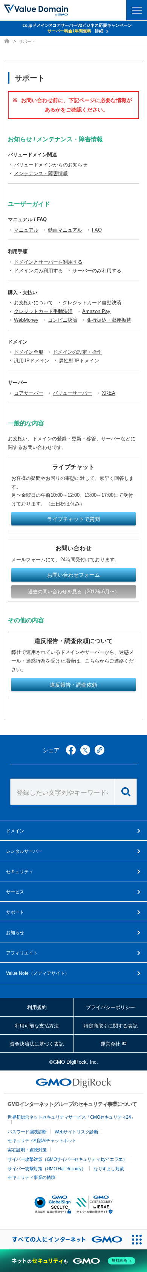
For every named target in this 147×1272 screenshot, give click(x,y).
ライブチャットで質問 (73, 519)
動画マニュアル (65, 230)
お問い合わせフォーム (73, 575)
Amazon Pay (96, 311)
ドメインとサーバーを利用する (48, 262)
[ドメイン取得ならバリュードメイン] (7, 41)
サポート (15, 912)
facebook (71, 750)
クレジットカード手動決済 (43, 311)
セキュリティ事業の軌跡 (31, 1177)
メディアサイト (37, 973)
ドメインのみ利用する (38, 270)
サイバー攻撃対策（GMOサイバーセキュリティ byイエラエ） (67, 1159)
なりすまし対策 (108, 1168)
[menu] (136, 10)
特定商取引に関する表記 (111, 1025)
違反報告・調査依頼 (73, 685)
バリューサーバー (72, 393)
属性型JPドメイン (79, 360)
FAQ (97, 230)
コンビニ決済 (62, 320)
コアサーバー (28, 393)
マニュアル (26, 230)
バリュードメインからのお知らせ (50, 165)
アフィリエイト (22, 952)
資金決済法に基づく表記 (37, 1043)
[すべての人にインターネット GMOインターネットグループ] (63, 1239)
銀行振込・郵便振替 (109, 320)
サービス (15, 891)
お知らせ (15, 932)
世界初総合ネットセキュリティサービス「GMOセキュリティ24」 (71, 1117)
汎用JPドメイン (31, 360)
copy (99, 750)
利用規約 (37, 1007)
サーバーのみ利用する (96, 270)
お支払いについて (33, 302)
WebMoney (26, 320)
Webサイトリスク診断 (76, 1132)
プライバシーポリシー (110, 1007)
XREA (108, 393)
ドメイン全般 (28, 352)
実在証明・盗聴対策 (27, 1150)
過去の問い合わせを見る (73, 591)
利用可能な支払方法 (37, 1025)
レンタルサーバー (24, 850)
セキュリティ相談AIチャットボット (42, 1140)
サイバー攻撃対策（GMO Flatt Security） (47, 1168)
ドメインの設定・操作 (77, 352)
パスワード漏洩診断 (27, 1132)
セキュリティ (19, 871)
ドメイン (15, 830)
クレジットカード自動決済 (92, 302)
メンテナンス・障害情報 (41, 173)
